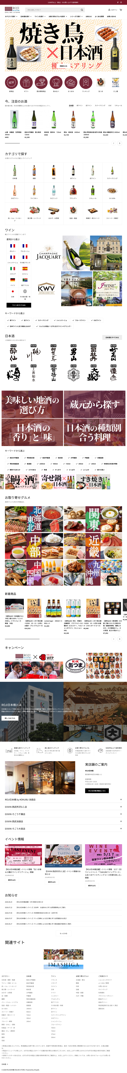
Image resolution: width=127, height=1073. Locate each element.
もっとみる (63, 933)
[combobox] (55, 9)
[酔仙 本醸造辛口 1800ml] (112, 119)
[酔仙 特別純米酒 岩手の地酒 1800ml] (93, 119)
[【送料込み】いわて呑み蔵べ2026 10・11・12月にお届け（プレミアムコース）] (34, 608)
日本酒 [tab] (71, 105)
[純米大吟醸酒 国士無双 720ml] (34, 119)
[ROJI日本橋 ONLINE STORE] (78, 253)
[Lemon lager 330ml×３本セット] (53, 608)
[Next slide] (70, 70)
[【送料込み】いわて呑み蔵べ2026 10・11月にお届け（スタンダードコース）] (93, 608)
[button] (59, 70)
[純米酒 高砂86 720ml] (53, 119)
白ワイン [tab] (89, 105)
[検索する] (82, 10)
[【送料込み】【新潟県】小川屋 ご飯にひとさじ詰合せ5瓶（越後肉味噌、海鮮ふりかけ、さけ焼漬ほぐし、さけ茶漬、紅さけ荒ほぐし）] (112, 608)
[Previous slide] (57, 70)
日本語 (4, 1064)
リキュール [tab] (118, 105)
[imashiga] (63, 959)
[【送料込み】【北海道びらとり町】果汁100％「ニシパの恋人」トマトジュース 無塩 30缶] (14, 606)
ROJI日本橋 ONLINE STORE (16, 1070)
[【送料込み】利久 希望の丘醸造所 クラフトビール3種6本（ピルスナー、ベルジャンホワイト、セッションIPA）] (73, 608)
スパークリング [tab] (100, 105)
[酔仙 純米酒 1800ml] (73, 119)
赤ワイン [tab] (80, 105)
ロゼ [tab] (109, 105)
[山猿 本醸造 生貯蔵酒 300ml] (14, 119)
